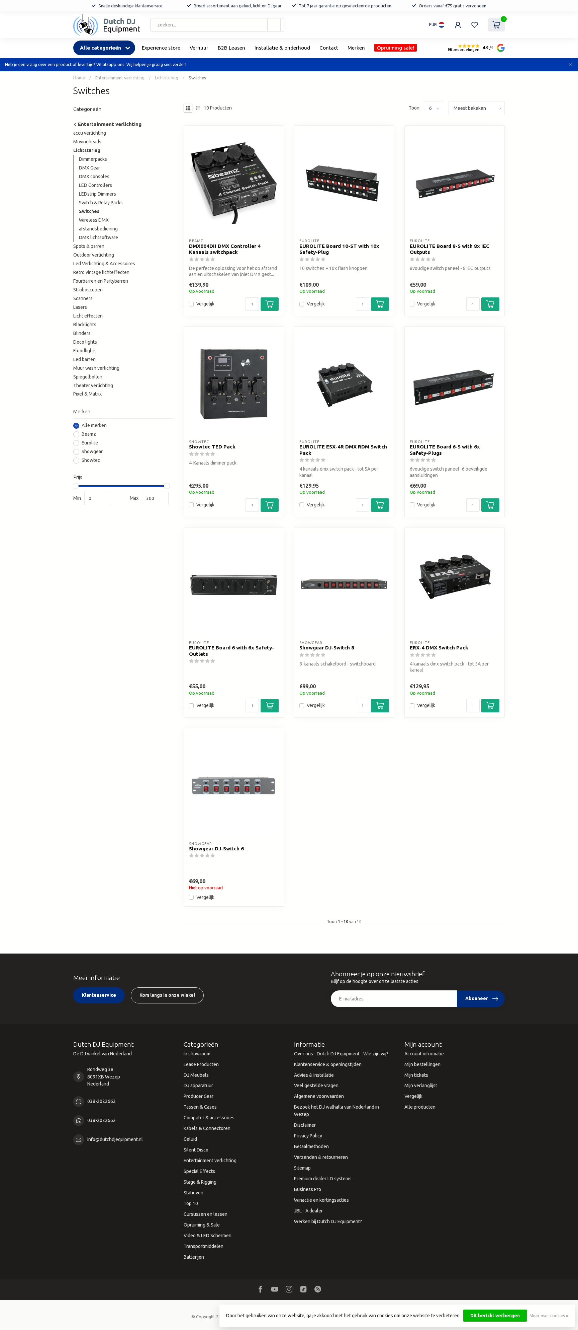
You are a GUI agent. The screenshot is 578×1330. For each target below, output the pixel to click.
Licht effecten (88, 316)
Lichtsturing (166, 77)
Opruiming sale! (395, 48)
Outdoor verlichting (93, 255)
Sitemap (302, 1168)
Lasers (80, 307)
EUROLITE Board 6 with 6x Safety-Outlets (231, 650)
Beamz (89, 434)
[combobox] (217, 24)
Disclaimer (305, 1125)
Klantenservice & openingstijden (328, 1064)
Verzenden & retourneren (321, 1157)
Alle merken (94, 425)
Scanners (83, 298)
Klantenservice (99, 995)
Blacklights (84, 324)
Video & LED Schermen (207, 1235)
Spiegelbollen (87, 376)
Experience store (161, 48)
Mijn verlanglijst (420, 1085)
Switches (197, 77)
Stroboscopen (88, 289)
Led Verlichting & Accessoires (104, 263)
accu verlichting (89, 133)
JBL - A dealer (308, 1210)
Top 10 (191, 1203)
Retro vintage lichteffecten (101, 272)
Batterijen (194, 1257)
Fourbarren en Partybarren (100, 281)
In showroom (197, 1053)
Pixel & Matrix (87, 394)
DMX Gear (89, 167)
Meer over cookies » (548, 1315)
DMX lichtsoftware (98, 237)
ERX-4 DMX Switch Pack (439, 647)
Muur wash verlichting (96, 368)
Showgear (92, 451)
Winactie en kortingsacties (321, 1200)
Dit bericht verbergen (495, 1315)
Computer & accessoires (209, 1117)
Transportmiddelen (203, 1246)
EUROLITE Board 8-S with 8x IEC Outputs (449, 249)
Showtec (91, 460)
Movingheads (87, 141)
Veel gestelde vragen (316, 1085)
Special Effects (199, 1171)
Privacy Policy (308, 1135)
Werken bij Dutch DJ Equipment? (328, 1221)
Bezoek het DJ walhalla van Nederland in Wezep (336, 1110)
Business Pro (307, 1189)
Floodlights (85, 350)
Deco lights (85, 342)
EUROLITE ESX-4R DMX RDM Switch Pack (343, 450)
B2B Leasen (231, 48)
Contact (328, 48)
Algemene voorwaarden (319, 1096)
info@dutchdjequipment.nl (115, 1139)
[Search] (274, 24)
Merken (356, 48)
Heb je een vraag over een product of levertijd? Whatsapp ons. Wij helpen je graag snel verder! (95, 64)
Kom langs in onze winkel (167, 995)
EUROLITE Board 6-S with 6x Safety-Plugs (445, 450)
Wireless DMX (94, 220)
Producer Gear (198, 1096)
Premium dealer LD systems (323, 1178)
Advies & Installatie (314, 1075)
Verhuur (199, 48)
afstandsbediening (98, 228)
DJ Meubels (196, 1075)
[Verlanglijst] (474, 24)
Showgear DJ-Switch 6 (216, 848)
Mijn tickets (416, 1075)
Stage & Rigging (200, 1182)
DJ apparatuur (198, 1085)
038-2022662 (101, 1101)
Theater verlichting (93, 385)
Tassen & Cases (200, 1107)
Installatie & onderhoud (282, 48)
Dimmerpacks (93, 159)
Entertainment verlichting (119, 77)
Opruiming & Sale (202, 1225)
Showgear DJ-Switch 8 (326, 647)
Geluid (190, 1139)
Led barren (84, 359)
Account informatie (424, 1053)
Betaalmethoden (311, 1146)
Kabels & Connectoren (207, 1128)
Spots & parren (88, 246)
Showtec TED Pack (212, 446)
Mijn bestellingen (422, 1064)
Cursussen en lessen (205, 1214)
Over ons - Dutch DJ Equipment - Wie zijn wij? (341, 1053)
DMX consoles (94, 176)
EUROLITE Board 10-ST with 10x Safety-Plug (339, 249)
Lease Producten (201, 1064)
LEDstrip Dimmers (97, 194)
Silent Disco (196, 1149)
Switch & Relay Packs (101, 202)
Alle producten (420, 1107)
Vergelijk (205, 303)
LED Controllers (95, 185)
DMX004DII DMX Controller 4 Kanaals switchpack (225, 249)
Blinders (82, 333)
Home (79, 77)
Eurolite (90, 442)
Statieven (193, 1192)
